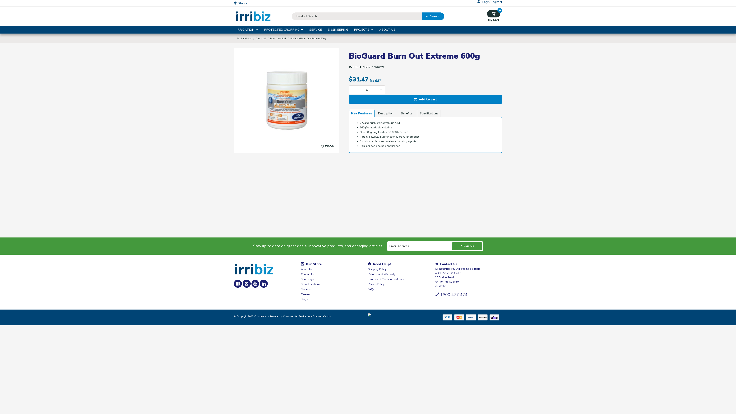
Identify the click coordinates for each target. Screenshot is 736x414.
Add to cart (427, 99)
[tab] (362, 113)
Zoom (329, 146)
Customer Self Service (294, 316)
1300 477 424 (453, 295)
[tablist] (425, 133)
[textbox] (357, 16)
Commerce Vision (321, 316)
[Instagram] (247, 284)
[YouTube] (255, 284)
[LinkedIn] (264, 284)
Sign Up (468, 246)
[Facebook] (238, 284)
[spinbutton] (367, 90)
